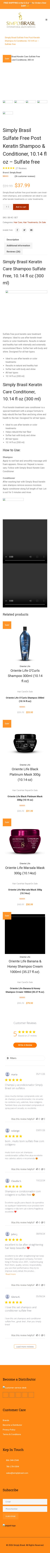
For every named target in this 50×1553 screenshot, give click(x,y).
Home (7, 34)
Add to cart (21, 207)
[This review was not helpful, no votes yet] (42, 1118)
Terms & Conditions (12, 1434)
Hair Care (31, 34)
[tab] (12, 240)
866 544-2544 (12, 1460)
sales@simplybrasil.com (17, 1473)
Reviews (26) (13, 251)
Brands (6, 1420)
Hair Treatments (30, 222)
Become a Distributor (12, 1425)
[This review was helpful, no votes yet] (37, 1118)
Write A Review (25, 1045)
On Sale (42, 222)
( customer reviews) (25, 176)
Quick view (25, 629)
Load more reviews (25, 1346)
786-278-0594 (12, 1466)
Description (13, 239)
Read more (11, 1274)
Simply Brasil (15, 172)
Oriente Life (25, 666)
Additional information (18, 245)
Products (18, 34)
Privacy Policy (9, 1429)
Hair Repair (26, 790)
